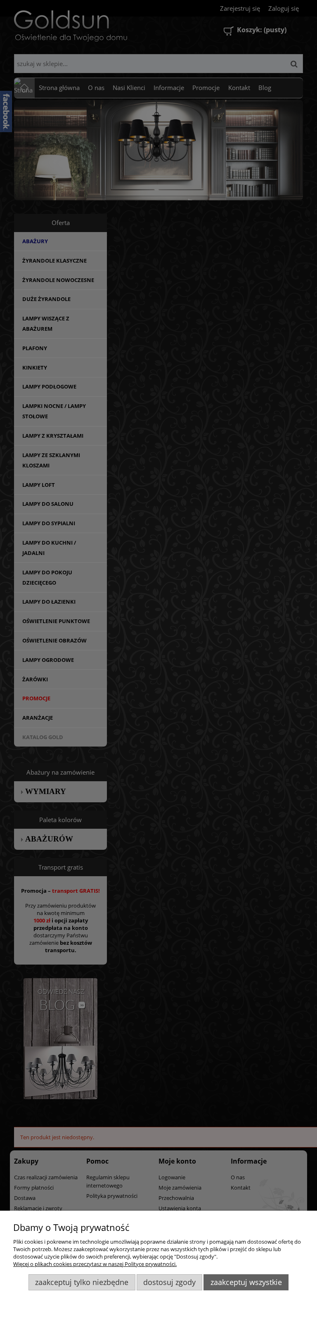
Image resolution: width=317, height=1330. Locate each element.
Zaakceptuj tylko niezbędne (81, 1282)
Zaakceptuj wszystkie (246, 1282)
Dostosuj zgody (169, 1282)
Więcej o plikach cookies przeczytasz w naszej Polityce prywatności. (95, 1264)
